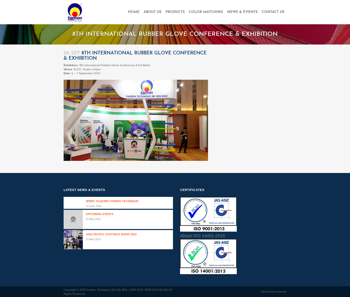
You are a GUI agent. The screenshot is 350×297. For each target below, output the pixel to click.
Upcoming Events (99, 214)
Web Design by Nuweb (273, 291)
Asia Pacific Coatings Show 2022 (111, 234)
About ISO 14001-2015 (202, 235)
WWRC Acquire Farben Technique (112, 201)
